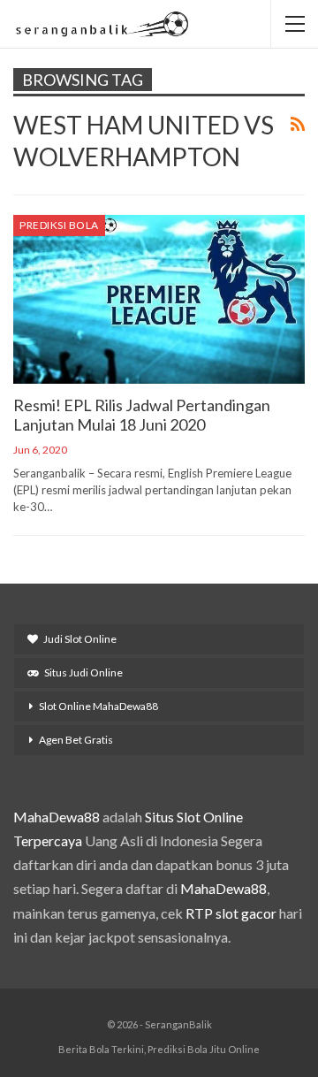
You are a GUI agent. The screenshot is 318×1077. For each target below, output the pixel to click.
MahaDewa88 (56, 816)
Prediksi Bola (59, 225)
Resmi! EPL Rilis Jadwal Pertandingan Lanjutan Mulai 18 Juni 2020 (141, 414)
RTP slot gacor (231, 913)
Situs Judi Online (83, 672)
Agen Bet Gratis (76, 739)
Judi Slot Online (80, 638)
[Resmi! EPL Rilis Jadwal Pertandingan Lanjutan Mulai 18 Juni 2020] (159, 299)
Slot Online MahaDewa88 (98, 706)
